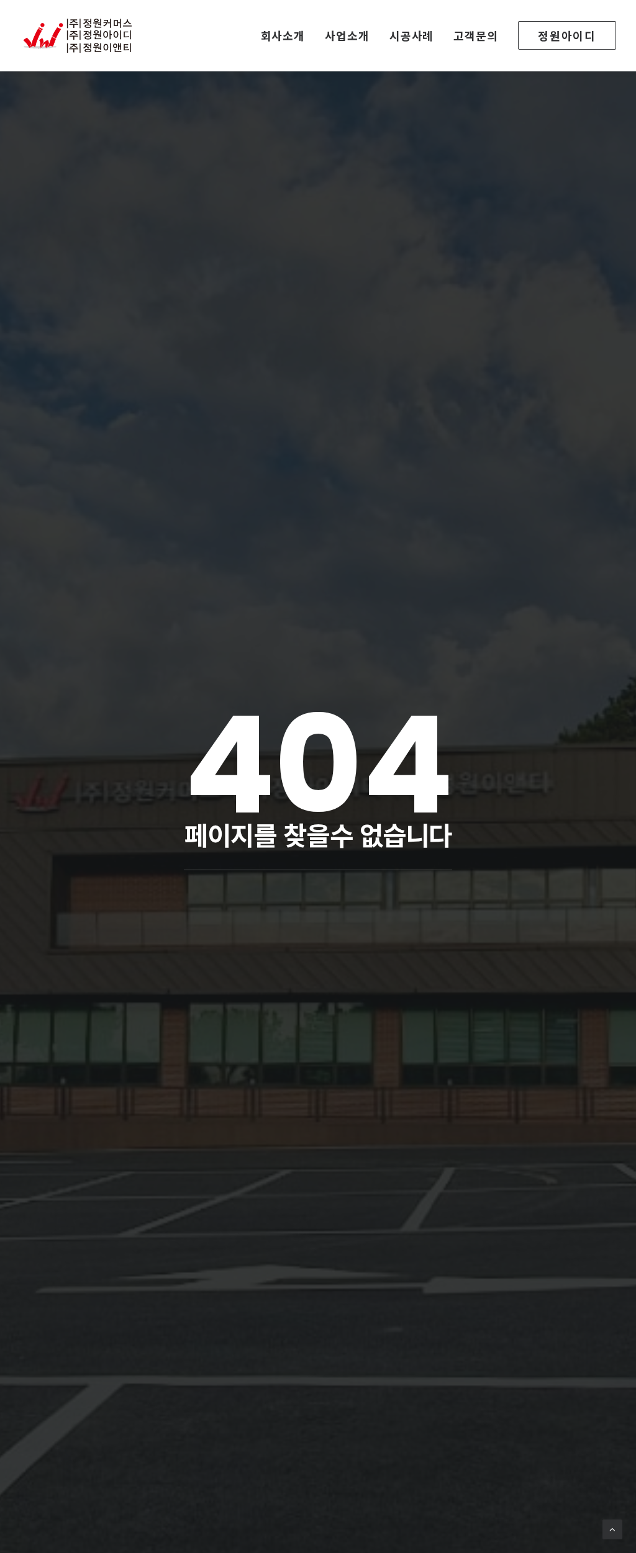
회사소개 (283, 35)
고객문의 (475, 35)
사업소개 (347, 35)
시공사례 (411, 35)
